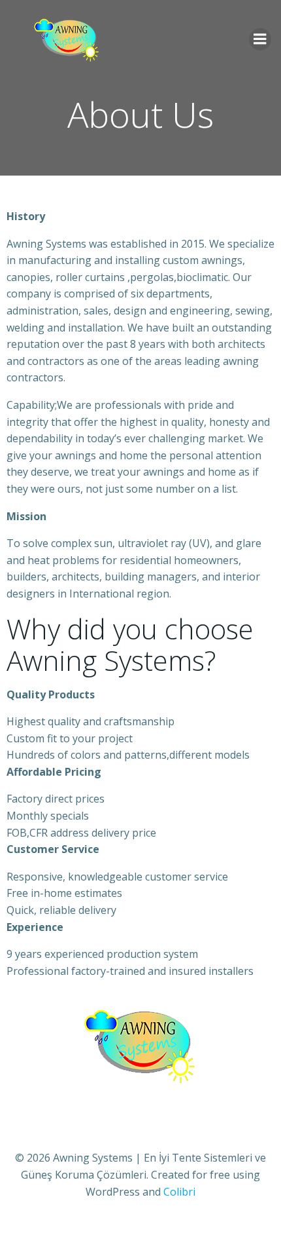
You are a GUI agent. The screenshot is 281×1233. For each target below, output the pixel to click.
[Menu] (260, 39)
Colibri (179, 1192)
